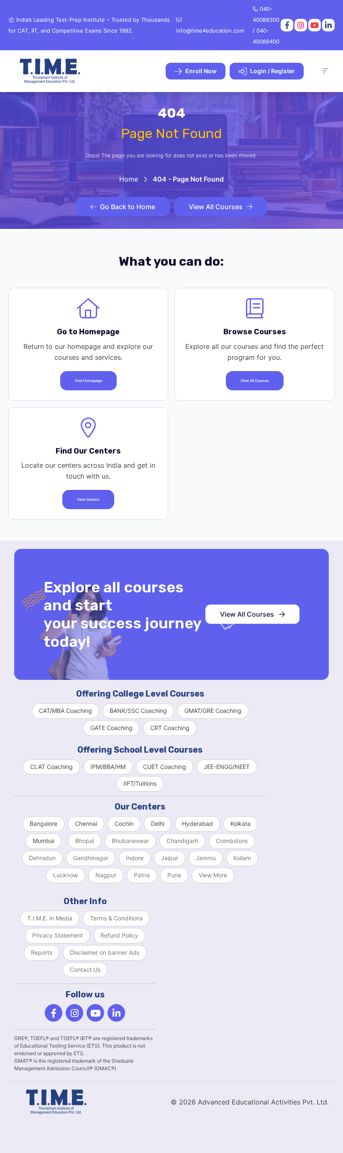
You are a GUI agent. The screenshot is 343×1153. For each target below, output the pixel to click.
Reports (41, 952)
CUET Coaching (164, 766)
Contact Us (85, 969)
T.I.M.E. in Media (49, 918)
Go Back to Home (127, 206)
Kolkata (240, 823)
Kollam (242, 857)
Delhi (157, 823)
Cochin (124, 823)
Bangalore (43, 823)
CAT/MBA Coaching (65, 710)
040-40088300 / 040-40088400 (266, 25)
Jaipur (169, 857)
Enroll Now (200, 70)
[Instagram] (300, 25)
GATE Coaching (111, 727)
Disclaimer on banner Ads (104, 952)
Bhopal (84, 840)
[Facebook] (286, 25)
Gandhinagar (90, 857)
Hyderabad (197, 823)
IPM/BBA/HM (107, 766)
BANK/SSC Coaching (138, 710)
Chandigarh (182, 840)
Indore (134, 857)
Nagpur (105, 875)
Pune (174, 875)
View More (213, 875)
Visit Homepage (88, 381)
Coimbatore (232, 840)
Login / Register (272, 70)
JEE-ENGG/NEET (227, 766)
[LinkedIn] (328, 25)
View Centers (88, 499)
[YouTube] (314, 25)
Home (128, 179)
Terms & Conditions (116, 918)
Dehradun (42, 857)
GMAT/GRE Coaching (212, 710)
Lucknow (65, 875)
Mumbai (43, 840)
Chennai (86, 823)
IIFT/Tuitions (139, 783)
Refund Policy (119, 935)
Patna (142, 875)
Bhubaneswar (130, 840)
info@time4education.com (210, 30)
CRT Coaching (169, 727)
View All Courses (216, 206)
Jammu (206, 857)
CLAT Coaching (51, 766)
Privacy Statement (57, 935)
